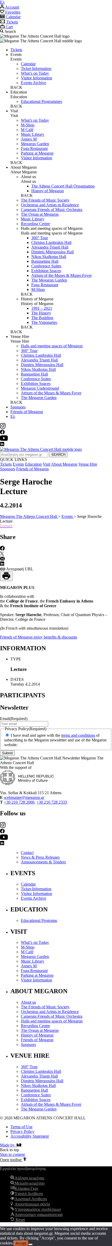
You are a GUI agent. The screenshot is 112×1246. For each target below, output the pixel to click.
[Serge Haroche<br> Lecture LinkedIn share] (2, 564)
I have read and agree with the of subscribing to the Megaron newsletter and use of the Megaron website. (55, 740)
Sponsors (18, 407)
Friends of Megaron (26, 412)
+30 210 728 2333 (51, 802)
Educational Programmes (41, 101)
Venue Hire (87, 464)
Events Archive (33, 82)
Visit (46, 464)
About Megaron (64, 464)
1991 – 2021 (41, 308)
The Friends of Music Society (45, 200)
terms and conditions (78, 735)
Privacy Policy (22, 1131)
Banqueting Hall (44, 261)
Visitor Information (36, 78)
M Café (27, 129)
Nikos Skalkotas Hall (48, 256)
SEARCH (58, 455)
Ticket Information (36, 68)
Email (13, 718)
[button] (13, 1159)
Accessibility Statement (29, 1136)
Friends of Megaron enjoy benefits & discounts (38, 637)
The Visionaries (44, 322)
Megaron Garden (35, 144)
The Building (42, 317)
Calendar (28, 64)
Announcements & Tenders (43, 862)
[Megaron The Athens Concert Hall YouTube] (4, 439)
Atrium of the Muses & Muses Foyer (61, 275)
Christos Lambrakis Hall (51, 242)
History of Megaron (47, 191)
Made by (8, 1145)
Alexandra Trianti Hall (49, 247)
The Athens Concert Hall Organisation (63, 186)
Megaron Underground (40, 388)
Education (33, 464)
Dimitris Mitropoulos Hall (52, 252)
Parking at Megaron (37, 153)
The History (41, 313)
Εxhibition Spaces (46, 270)
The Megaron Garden (49, 280)
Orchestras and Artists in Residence (50, 205)
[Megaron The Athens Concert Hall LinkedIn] (2, 444)
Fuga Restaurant (34, 148)
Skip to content (12, 1154)
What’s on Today (35, 73)
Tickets (16, 50)
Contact (27, 852)
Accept (21, 1243)
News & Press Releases (40, 857)
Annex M (29, 139)
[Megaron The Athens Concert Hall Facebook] (2, 433)
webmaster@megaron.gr (24, 797)
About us (28, 1002)
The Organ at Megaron (40, 214)
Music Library (32, 134)
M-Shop (27, 125)
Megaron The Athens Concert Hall (29, 516)
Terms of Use (21, 1127)
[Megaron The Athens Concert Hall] (41, 449)
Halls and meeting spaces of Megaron (52, 346)
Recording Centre (35, 223)
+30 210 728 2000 (19, 802)
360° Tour (39, 238)
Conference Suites (46, 266)
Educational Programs (39, 920)
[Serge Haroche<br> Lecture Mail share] (2, 559)
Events (18, 464)
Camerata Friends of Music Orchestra (51, 209)
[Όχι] (30, 1244)
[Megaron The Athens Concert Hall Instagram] (2, 427)
